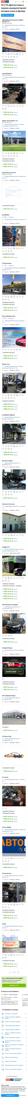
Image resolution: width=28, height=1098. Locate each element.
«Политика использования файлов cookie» (13, 1091)
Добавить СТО (14, 985)
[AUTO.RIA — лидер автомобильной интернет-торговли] (5, 1)
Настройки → (23, 1095)
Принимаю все (10, 1095)
